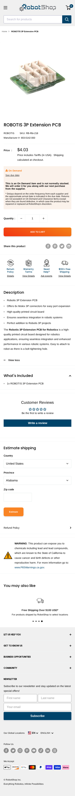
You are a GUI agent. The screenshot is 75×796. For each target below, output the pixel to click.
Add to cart (37, 232)
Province (9, 472)
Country (8, 455)
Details (10, 276)
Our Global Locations (14, 733)
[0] (68, 7)
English (46, 733)
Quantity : (9, 218)
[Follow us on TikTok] (40, 750)
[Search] (66, 19)
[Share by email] (68, 246)
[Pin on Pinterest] (55, 246)
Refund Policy (11, 527)
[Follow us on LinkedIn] (47, 750)
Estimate (13, 512)
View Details (28, 276)
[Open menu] (5, 7)
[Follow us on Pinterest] (26, 750)
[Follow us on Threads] (54, 750)
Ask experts (46, 276)
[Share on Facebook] (48, 246)
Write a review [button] (37, 423)
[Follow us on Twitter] (13, 750)
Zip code (9, 489)
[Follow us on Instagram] (20, 750)
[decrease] (21, 218)
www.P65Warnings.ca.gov (29, 567)
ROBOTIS (9, 133)
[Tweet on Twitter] (61, 246)
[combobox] (33, 19)
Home (4, 31)
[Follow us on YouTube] (33, 750)
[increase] (43, 218)
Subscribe (37, 715)
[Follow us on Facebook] (6, 750)
